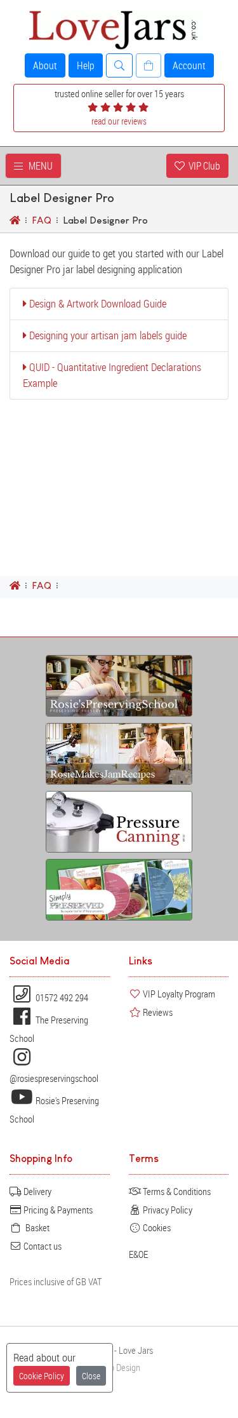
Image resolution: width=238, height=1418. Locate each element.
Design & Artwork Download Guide (96, 304)
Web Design (119, 1367)
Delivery (36, 1191)
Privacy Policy (166, 1209)
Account (189, 65)
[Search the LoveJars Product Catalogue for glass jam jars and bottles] (119, 65)
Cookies (156, 1227)
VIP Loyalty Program (178, 993)
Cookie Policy (41, 1376)
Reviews (157, 1012)
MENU (38, 166)
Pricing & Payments (57, 1209)
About (45, 65)
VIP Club (202, 166)
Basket (36, 1227)
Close (91, 1376)
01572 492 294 (61, 997)
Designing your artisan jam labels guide (107, 335)
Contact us (42, 1245)
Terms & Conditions (176, 1191)
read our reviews (119, 121)
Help (86, 65)
